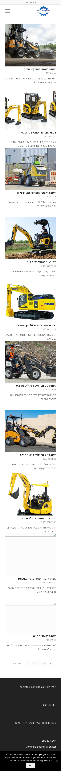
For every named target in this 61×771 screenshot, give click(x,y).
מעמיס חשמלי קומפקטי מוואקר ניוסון (36, 193)
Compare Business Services (41, 746)
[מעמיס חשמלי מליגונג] (30, 618)
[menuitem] (15, 11)
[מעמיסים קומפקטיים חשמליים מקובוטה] (30, 362)
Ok (30, 765)
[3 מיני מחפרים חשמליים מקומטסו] (30, 109)
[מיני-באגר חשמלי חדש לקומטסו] (30, 494)
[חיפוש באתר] (15, 11)
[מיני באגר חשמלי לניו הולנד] (30, 238)
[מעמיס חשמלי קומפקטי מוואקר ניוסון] (30, 169)
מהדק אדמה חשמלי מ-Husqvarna (37, 578)
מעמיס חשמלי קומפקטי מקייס (40, 69)
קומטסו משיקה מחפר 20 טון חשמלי (37, 325)
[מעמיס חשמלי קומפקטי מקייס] (30, 45)
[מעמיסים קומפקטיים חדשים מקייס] (30, 431)
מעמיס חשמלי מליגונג (44, 636)
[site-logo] (35, 11)
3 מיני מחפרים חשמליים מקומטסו (38, 132)
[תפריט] (8, 11)
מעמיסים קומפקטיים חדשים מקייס (38, 455)
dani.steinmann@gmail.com (35, 687)
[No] (57, 761)
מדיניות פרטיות (49, 740)
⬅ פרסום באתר (30, 2)
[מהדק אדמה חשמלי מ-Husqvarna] (30, 555)
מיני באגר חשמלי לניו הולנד (41, 262)
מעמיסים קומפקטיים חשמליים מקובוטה (35, 385)
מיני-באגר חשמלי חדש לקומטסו (39, 518)
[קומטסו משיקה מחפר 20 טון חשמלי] (30, 301)
